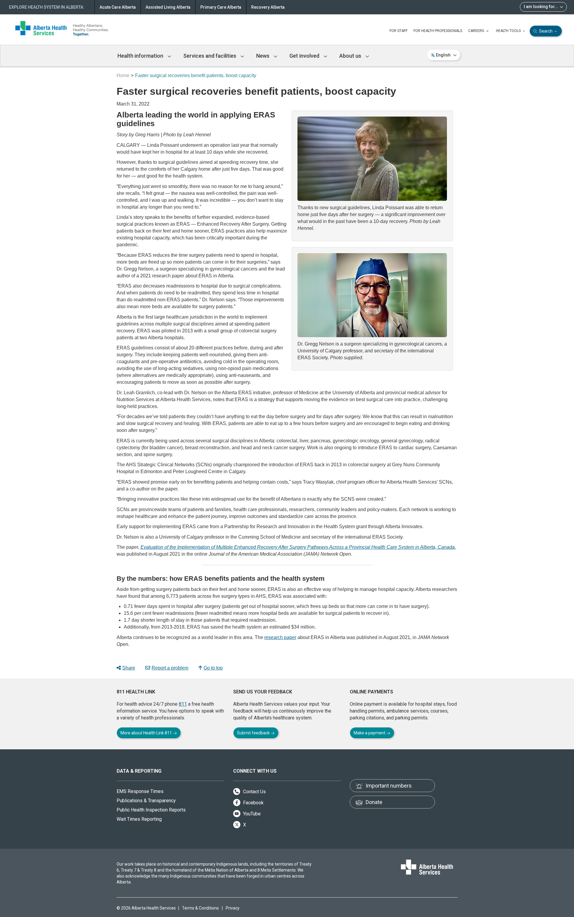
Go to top (213, 667)
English (443, 55)
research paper (280, 637)
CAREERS (476, 31)
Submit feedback (254, 732)
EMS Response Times (140, 791)
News (263, 56)
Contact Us (254, 791)
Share (128, 667)
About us (350, 56)
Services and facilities (210, 56)
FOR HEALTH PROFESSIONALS (437, 31)
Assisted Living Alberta (168, 7)
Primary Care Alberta (220, 7)
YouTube (251, 814)
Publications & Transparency (146, 800)
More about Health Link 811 (146, 732)
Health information (140, 56)
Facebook (253, 803)
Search (545, 31)
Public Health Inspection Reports (151, 810)
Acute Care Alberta (118, 7)
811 (183, 704)
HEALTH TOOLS (509, 31)
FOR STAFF (398, 31)
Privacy (232, 908)
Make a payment (370, 732)
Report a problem (170, 667)
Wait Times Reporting (139, 819)
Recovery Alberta (268, 7)
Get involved (304, 56)
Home (123, 75)
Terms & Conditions (200, 908)
